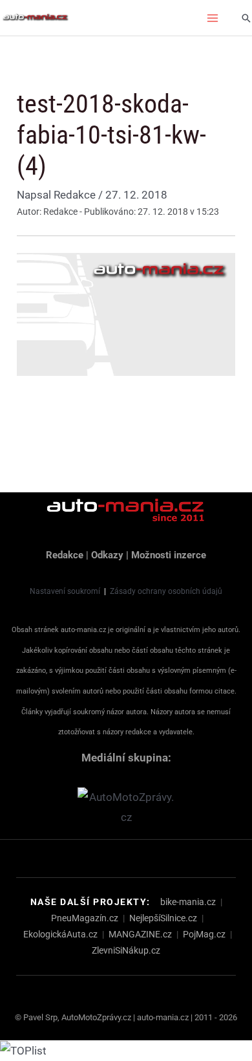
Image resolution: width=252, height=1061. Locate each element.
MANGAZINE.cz (140, 934)
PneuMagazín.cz (84, 918)
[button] (246, 18)
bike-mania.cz (188, 902)
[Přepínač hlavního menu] (213, 18)
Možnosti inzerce (168, 555)
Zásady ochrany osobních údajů (166, 591)
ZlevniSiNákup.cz (126, 950)
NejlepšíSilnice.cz (163, 918)
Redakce (64, 555)
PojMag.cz (204, 934)
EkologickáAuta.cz (60, 934)
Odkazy (107, 555)
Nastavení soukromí (65, 591)
